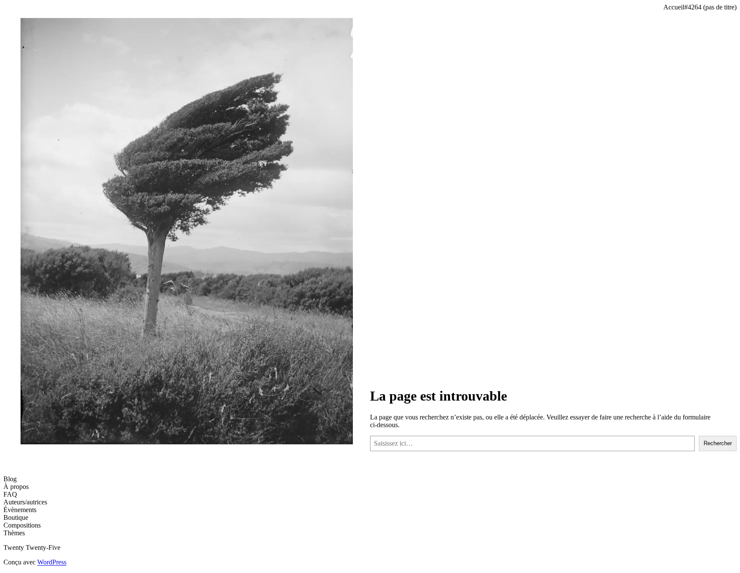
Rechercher (718, 443)
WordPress (51, 562)
